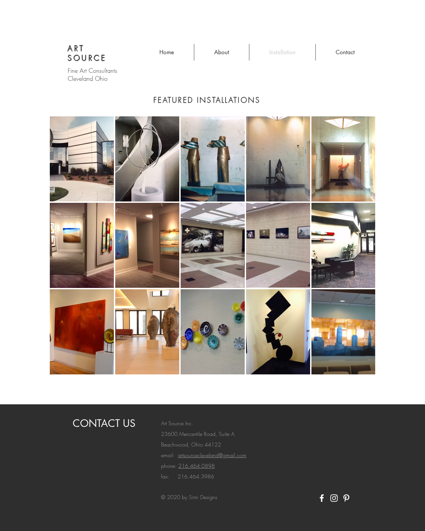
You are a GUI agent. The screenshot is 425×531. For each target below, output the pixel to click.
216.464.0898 (196, 465)
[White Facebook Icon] (322, 498)
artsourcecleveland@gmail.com (212, 455)
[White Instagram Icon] (334, 498)
